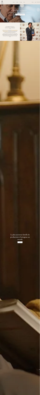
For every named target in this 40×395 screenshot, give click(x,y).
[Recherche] (37, 2)
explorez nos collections (20, 14)
